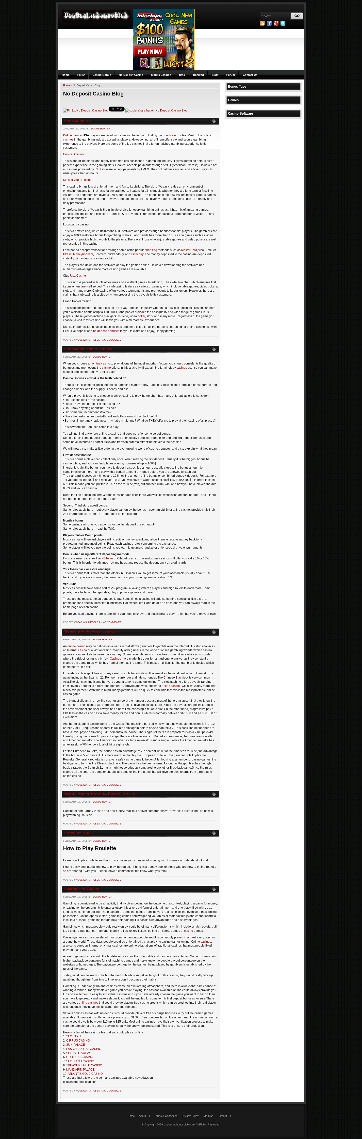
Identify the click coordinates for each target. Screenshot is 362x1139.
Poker (81, 74)
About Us (144, 1115)
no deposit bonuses (106, 331)
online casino (101, 363)
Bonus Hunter (100, 128)
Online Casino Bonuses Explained (88, 349)
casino (174, 135)
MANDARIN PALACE (80, 1069)
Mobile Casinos (161, 74)
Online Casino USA (77, 121)
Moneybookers (83, 254)
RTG (98, 169)
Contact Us (250, 74)
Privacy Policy (190, 1115)
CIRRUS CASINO (78, 1040)
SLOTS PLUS (75, 1036)
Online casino (72, 135)
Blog (182, 74)
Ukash (67, 254)
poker (141, 316)
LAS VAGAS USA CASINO (83, 1049)
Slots (215, 74)
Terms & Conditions (166, 1115)
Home (65, 74)
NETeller (107, 558)
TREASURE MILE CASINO (84, 1065)
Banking (198, 74)
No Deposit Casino (131, 74)
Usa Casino (78, 275)
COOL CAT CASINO (79, 1057)
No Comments (111, 339)
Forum (230, 74)
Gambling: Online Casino (81, 889)
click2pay (137, 254)
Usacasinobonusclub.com (179, 1124)
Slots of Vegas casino (77, 180)
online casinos (171, 686)
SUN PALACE (75, 1044)
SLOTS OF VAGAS (78, 1053)
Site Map (208, 1115)
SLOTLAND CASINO (80, 1061)
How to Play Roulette (78, 833)
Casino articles (88, 339)
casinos (68, 139)
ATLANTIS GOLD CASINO (85, 1074)
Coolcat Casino (73, 154)
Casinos (115, 658)
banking (151, 250)
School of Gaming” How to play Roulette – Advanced (100, 793)
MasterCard (189, 250)
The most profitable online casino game (91, 631)
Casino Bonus (102, 74)
